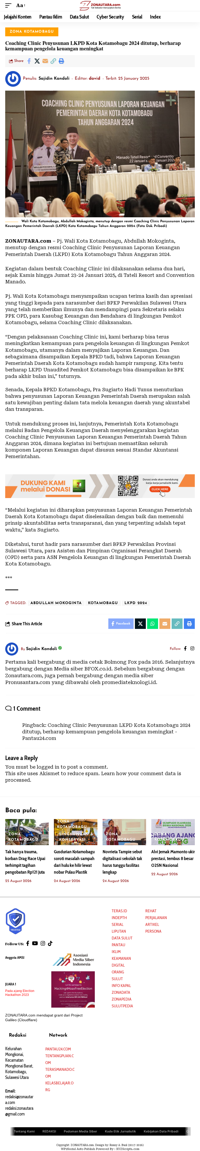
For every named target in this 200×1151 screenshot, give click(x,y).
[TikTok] (50, 943)
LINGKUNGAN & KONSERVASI (76, 837)
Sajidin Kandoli (54, 79)
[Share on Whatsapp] (152, 623)
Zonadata (121, 992)
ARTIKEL (152, 924)
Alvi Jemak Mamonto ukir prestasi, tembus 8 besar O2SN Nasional (173, 858)
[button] (9, 5)
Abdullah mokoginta (56, 603)
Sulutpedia (122, 1005)
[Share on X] (37, 61)
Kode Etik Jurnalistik (120, 1131)
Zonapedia (122, 999)
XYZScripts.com (127, 1149)
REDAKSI (49, 1131)
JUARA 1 (10, 984)
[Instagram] (192, 649)
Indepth (119, 917)
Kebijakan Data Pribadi (161, 1131)
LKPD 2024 (135, 603)
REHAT (151, 910)
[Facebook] (185, 649)
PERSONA (153, 931)
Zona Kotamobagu (32, 32)
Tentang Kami (24, 1131)
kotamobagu (103, 603)
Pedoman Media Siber (80, 1131)
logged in (48, 767)
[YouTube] (35, 943)
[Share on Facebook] (29, 61)
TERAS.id (119, 910)
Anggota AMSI (14, 957)
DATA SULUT (122, 938)
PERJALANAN (156, 917)
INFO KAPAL (121, 985)
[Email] (45, 61)
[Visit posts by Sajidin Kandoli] (13, 79)
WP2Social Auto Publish (78, 1149)
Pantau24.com (58, 1049)
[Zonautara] (100, 5)
